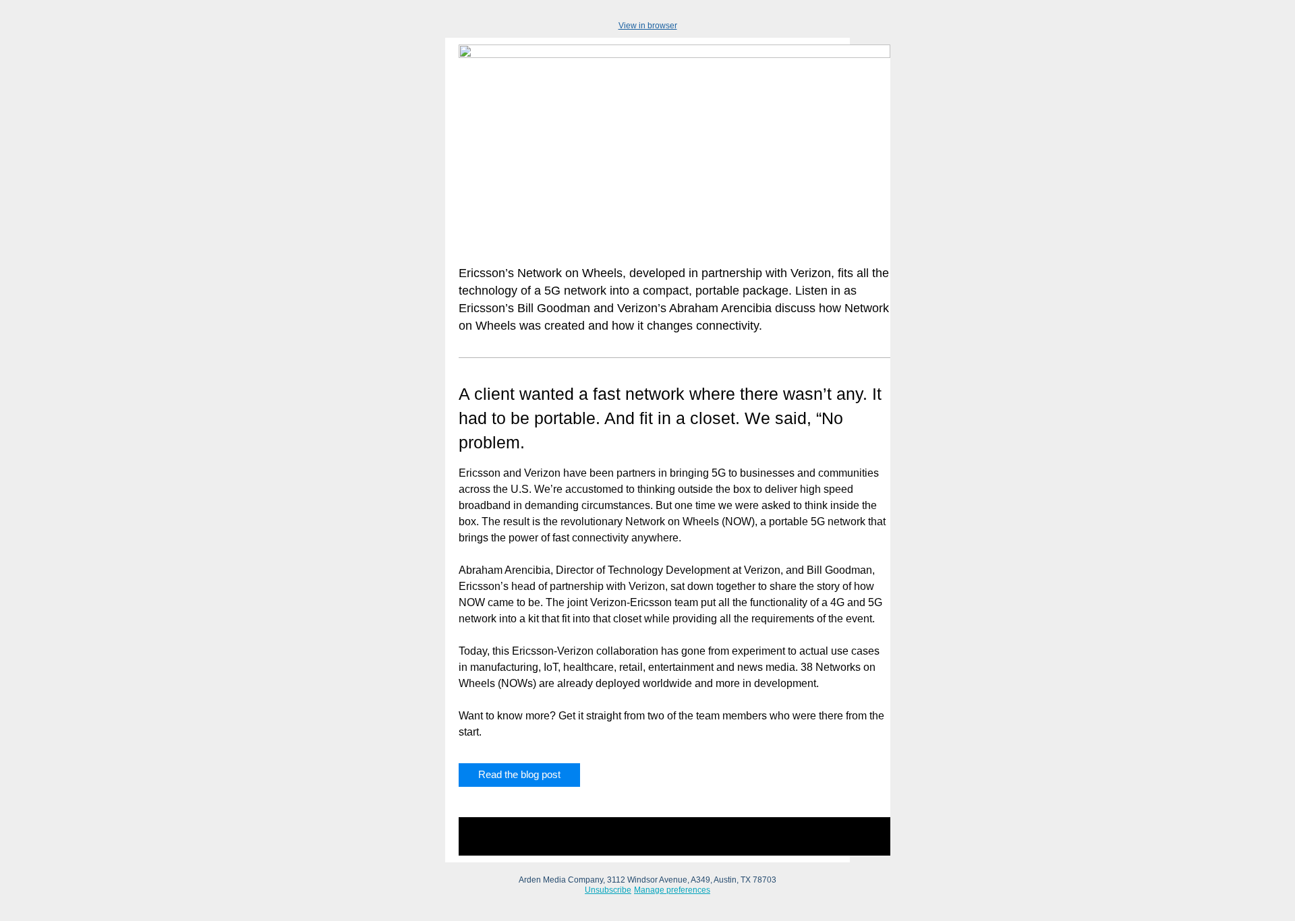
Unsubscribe (608, 890)
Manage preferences (672, 890)
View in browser (647, 25)
